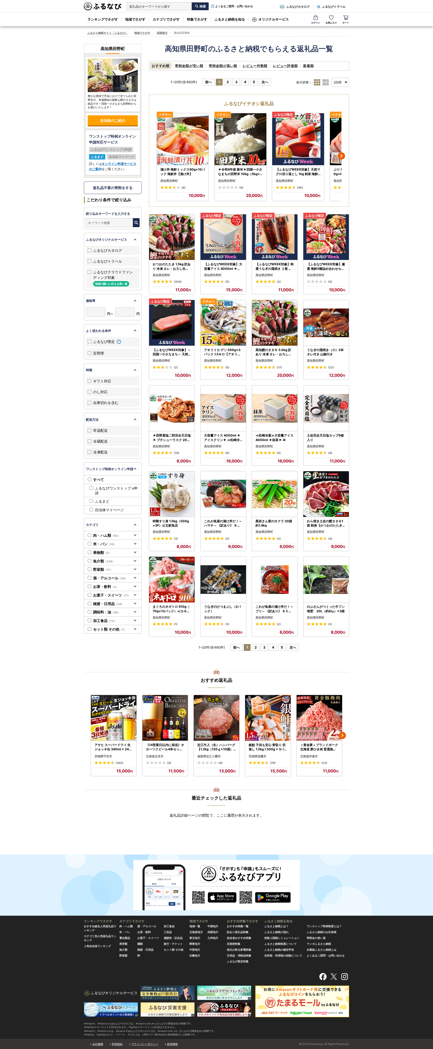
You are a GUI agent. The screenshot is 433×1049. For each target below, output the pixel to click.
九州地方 (212, 938)
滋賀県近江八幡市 (209, 756)
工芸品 (168, 932)
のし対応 (100, 392)
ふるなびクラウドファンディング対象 (113, 277)
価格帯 (90, 301)
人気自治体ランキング (97, 946)
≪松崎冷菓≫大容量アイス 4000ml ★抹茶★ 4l (274, 437)
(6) (227, 453)
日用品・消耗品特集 (239, 955)
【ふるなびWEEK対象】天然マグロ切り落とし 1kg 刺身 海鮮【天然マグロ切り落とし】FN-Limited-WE (298, 171)
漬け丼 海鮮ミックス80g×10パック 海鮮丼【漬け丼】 (182, 171)
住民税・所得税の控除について (283, 955)
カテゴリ (92, 525)
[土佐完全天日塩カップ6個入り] (326, 408)
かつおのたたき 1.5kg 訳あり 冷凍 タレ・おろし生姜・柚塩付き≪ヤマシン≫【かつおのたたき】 (172, 266)
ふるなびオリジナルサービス (106, 239)
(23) (324, 763)
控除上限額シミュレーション (281, 938)
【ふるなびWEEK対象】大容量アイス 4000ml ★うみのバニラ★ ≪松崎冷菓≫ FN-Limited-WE (223, 266)
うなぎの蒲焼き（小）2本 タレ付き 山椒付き (325, 352)
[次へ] (341, 155)
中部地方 (194, 949)
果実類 (123, 943)
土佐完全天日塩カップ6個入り (325, 437)
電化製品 (124, 938)
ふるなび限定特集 (238, 961)
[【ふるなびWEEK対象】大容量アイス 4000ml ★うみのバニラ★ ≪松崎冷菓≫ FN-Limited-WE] (223, 237)
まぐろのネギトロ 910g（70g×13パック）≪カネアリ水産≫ (171, 609)
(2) (279, 281)
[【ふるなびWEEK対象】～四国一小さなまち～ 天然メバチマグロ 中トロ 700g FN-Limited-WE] (172, 323)
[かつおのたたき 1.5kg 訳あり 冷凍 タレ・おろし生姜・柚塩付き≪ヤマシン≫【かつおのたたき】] (172, 237)
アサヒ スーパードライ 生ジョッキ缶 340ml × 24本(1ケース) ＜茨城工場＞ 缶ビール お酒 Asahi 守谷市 (113, 747)
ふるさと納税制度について (280, 943)
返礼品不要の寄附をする (113, 187)
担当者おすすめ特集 (239, 938)
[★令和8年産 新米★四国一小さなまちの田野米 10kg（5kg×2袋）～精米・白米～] (240, 139)
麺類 (140, 943)
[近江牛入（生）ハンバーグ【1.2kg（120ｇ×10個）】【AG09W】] (216, 718)
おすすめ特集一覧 (238, 926)
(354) (178, 281)
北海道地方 (196, 932)
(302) (119, 763)
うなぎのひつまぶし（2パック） (222, 609)
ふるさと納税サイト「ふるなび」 (107, 33)
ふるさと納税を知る (229, 19)
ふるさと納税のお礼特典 (321, 932)
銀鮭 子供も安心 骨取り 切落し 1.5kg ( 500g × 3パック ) (268, 747)
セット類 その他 (109, 629)
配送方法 (92, 419)
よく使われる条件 (98, 331)
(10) (176, 453)
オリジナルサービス (273, 19)
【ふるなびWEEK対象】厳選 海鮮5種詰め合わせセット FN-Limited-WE (326, 266)
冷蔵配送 (100, 441)
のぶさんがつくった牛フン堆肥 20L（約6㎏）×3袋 (326, 609)
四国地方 (162, 33)
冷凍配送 (100, 452)
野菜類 (102, 569)
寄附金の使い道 (316, 938)
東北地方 (194, 938)
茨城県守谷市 (103, 756)
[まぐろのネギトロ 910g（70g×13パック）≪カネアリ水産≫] (172, 580)
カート (345, 22)
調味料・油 (106, 612)
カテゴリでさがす (166, 19)
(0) (241, 187)
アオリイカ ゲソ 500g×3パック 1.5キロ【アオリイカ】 (222, 352)
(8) (184, 187)
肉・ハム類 (106, 535)
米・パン (104, 544)
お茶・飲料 (105, 586)
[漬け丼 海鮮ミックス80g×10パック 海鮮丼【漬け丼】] (183, 139)
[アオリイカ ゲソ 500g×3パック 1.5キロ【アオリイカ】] (223, 323)
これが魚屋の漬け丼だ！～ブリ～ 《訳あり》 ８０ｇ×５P (275, 609)
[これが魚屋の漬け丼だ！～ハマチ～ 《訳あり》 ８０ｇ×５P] (223, 494)
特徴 (89, 370)
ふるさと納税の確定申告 (279, 949)
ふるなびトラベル (333, 6)
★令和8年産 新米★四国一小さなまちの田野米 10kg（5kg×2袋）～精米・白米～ (240, 171)
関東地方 (194, 943)
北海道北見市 (155, 756)
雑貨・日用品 (108, 603)
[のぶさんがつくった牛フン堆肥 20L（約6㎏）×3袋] (326, 580)
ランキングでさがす (103, 19)
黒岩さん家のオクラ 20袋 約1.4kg (274, 523)
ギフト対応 (102, 381)
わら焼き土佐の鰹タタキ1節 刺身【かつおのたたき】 (325, 523)
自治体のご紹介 (112, 120)
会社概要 (97, 1044)
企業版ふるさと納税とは (321, 949)
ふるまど (102, 501)
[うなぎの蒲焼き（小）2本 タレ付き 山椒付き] (326, 323)
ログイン (315, 22)
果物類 (102, 552)
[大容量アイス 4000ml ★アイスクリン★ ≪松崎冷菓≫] (223, 408)
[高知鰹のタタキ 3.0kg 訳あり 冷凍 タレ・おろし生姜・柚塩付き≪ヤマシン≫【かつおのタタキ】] (274, 323)
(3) (176, 538)
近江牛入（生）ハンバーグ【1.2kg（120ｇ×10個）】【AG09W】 (216, 747)
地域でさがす (135, 19)
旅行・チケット (173, 943)
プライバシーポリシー (144, 1044)
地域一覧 (194, 926)
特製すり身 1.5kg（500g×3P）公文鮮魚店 (171, 523)
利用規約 (117, 1044)
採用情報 (172, 1044)
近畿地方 (194, 955)
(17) (279, 367)
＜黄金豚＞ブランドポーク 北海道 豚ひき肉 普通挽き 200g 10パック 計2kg (319, 747)
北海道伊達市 (309, 756)
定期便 (98, 353)
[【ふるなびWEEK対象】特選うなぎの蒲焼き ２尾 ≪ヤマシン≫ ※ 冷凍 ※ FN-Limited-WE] (274, 237)
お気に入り (331, 22)
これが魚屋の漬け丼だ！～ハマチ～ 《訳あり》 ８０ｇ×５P (223, 523)
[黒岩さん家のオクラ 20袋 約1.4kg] (274, 494)
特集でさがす (197, 19)
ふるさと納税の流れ (276, 932)
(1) (175, 624)
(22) (331, 367)
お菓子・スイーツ (111, 595)
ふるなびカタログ (298, 6)
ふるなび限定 (104, 341)
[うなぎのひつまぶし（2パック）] (223, 580)
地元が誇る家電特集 (239, 949)
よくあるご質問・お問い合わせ (234, 6)
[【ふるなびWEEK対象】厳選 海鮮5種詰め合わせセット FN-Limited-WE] (326, 237)
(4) (279, 453)
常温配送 (100, 430)
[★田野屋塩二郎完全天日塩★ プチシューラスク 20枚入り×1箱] (172, 408)
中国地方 (212, 926)
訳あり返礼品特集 (238, 932)
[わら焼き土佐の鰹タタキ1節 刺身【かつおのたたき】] (326, 494)
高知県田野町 (169, 181)
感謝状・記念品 (173, 938)
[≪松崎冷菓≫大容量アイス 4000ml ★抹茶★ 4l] (274, 408)
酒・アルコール (110, 578)
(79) (273, 763)
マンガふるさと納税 (319, 943)
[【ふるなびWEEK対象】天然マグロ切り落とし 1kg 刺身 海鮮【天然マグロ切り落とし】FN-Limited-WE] (298, 139)
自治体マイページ (109, 510)
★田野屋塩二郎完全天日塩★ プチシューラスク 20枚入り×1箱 (172, 437)
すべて (98, 479)
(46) (300, 187)
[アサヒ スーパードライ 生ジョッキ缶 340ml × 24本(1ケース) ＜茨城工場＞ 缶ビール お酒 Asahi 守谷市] (113, 718)
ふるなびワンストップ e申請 (116, 490)
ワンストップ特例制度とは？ (324, 926)
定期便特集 (233, 943)
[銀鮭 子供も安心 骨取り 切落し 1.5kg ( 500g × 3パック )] (268, 718)
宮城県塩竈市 (257, 756)
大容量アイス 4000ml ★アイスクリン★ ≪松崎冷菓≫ (222, 437)
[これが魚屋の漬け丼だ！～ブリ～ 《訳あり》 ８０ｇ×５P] (274, 580)
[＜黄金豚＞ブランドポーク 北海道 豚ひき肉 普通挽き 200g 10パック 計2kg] (319, 718)
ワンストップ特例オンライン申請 (109, 469)
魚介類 (104, 561)
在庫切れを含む (105, 402)
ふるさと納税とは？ (276, 926)
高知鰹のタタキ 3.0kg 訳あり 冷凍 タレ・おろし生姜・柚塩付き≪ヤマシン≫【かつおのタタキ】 (274, 352)
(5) (227, 281)
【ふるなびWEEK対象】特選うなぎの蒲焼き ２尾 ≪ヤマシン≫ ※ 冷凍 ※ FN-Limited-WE (275, 266)
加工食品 (104, 620)
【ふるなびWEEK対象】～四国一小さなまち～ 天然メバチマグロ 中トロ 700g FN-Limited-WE (172, 352)
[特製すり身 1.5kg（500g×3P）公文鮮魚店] (172, 494)
